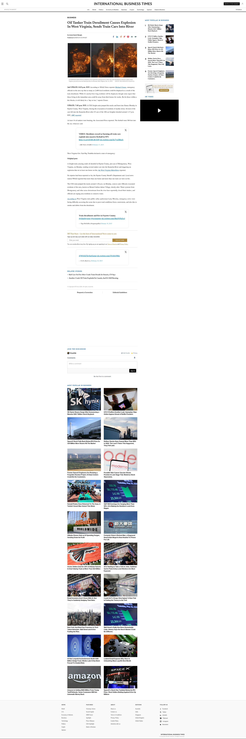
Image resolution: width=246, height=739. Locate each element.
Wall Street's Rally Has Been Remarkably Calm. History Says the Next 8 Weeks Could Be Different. (119, 629)
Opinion (149, 10)
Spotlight (88, 718)
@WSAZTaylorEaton (88, 256)
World (94, 10)
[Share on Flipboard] (124, 36)
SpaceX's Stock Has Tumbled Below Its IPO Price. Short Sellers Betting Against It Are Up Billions (120, 692)
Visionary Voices (90, 709)
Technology (140, 10)
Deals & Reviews (160, 10)
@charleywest (85, 218)
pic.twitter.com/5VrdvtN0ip (108, 256)
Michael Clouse (120, 87)
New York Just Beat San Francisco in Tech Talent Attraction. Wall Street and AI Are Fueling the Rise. (82, 629)
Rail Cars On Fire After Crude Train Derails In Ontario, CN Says (92, 275)
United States (139, 721)
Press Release (90, 721)
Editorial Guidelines (120, 292)
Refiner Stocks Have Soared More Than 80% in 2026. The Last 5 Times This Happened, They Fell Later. (120, 443)
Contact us (114, 712)
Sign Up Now (164, 90)
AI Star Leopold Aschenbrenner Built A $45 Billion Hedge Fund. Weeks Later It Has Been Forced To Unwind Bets (83, 661)
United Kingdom (139, 718)
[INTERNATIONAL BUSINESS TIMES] (123, 4)
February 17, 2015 (98, 145)
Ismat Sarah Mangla (75, 35)
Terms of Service (112, 244)
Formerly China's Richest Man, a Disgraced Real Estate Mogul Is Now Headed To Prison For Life (120, 537)
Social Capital (90, 712)
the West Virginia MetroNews (108, 170)
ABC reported (76, 115)
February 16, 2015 (106, 223)
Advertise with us (115, 724)
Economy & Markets (112, 10)
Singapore (138, 715)
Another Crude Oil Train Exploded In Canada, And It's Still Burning (93, 278)
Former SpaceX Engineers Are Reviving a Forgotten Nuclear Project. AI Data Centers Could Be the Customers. (82, 475)
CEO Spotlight (90, 724)
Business (124, 10)
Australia (137, 709)
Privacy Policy (124, 244)
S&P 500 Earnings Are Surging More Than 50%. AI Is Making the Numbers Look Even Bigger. (119, 506)
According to (71, 199)
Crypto (132, 10)
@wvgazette (96, 218)
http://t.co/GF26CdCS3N (89, 140)
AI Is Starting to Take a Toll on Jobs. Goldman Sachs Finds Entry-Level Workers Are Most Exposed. (120, 569)
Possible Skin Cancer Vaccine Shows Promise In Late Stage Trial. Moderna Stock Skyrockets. (119, 475)
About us (113, 709)
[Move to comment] (135, 36)
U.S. (88, 10)
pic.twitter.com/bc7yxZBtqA (111, 140)
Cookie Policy (114, 721)
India (136, 712)
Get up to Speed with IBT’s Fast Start (162, 85)
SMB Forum (89, 715)
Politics (101, 10)
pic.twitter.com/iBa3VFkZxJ (113, 218)
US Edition (239, 9)
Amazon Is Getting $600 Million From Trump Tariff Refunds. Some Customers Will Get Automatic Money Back (83, 692)
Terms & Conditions (116, 715)
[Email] (132, 36)
